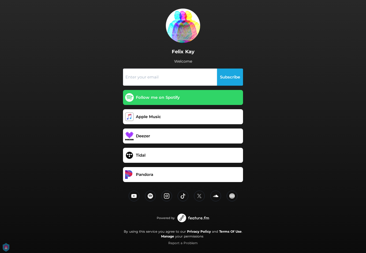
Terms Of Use (230, 231)
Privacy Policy (199, 231)
